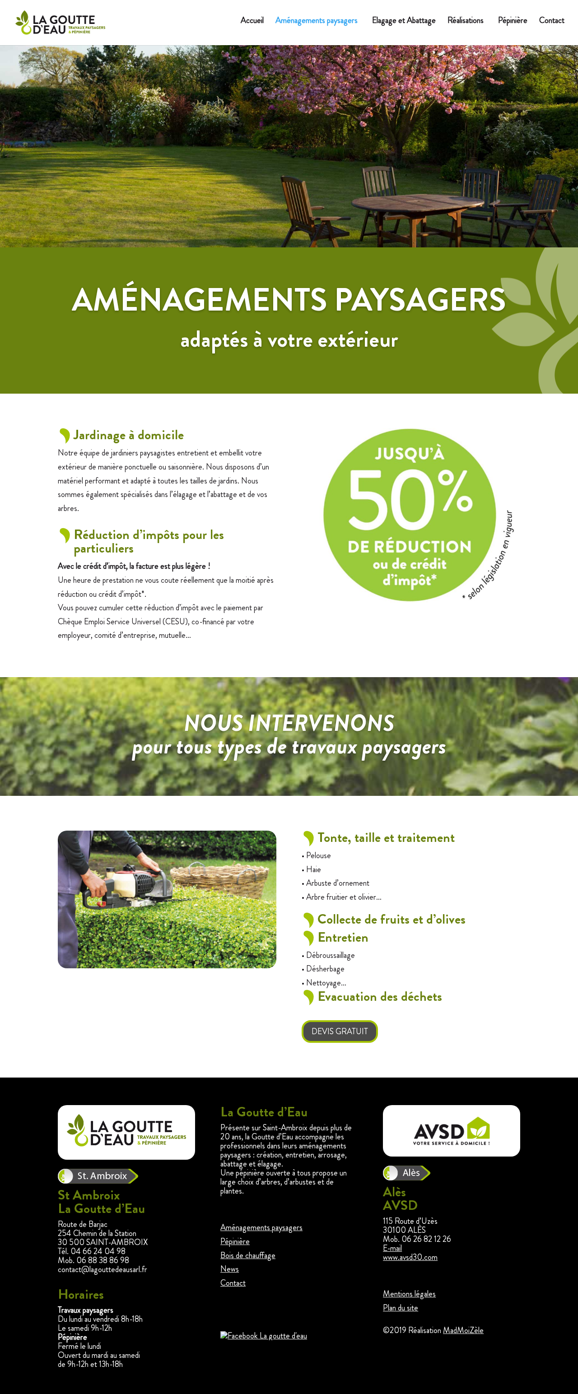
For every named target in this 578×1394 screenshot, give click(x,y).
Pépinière (512, 21)
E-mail (392, 1248)
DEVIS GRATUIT (340, 1031)
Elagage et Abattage (404, 21)
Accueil (252, 21)
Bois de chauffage (247, 1255)
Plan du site (400, 1308)
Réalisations (465, 21)
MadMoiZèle (463, 1330)
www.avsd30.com (410, 1257)
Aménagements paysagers (316, 21)
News (229, 1269)
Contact (551, 21)
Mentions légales (409, 1294)
